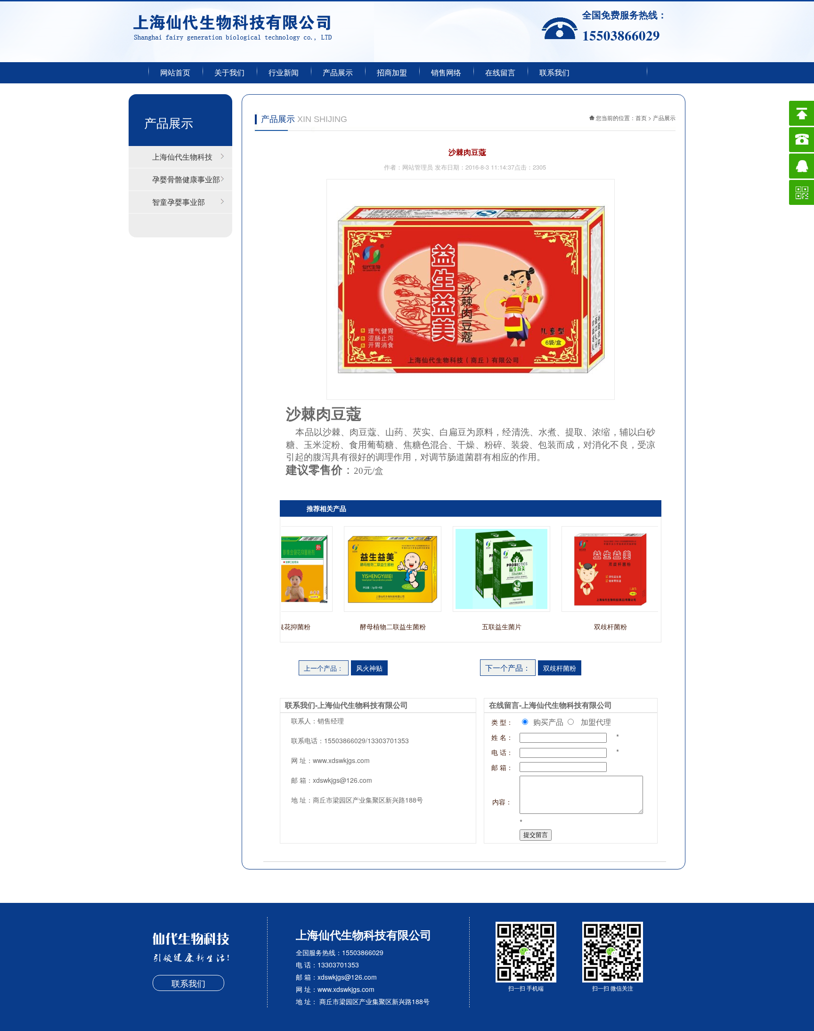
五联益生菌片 (489, 626)
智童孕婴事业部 (178, 201)
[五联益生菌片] (488, 609)
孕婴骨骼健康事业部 (186, 179)
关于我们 (229, 73)
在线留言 (500, 73)
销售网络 (446, 73)
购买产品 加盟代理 (574, 721)
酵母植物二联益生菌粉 (380, 626)
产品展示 (338, 73)
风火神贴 (369, 668)
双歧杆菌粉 (597, 626)
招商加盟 (392, 73)
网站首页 (175, 73)
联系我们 (554, 73)
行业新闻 (284, 73)
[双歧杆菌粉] (597, 609)
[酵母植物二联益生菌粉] (380, 609)
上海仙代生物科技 (182, 156)
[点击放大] (470, 397)
